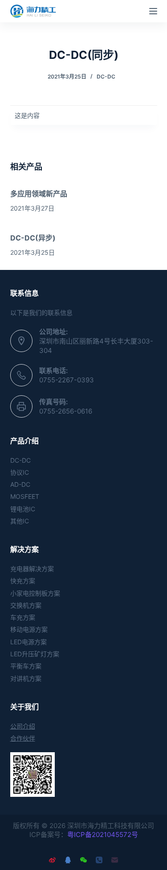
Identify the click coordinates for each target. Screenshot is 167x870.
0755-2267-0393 (66, 380)
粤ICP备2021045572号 (102, 834)
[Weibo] (52, 860)
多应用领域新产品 (38, 193)
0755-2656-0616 (65, 411)
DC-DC (106, 76)
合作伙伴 (22, 738)
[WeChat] (83, 860)
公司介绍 (22, 726)
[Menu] (153, 11)
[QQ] (68, 860)
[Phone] (99, 860)
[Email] (114, 860)
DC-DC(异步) (33, 237)
